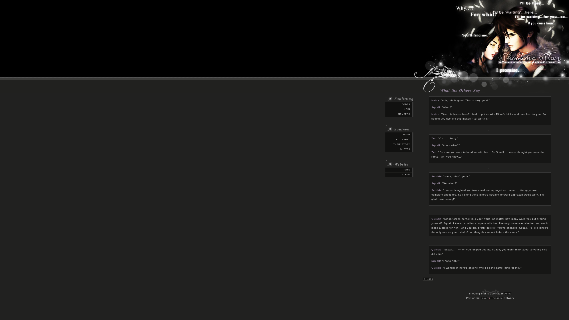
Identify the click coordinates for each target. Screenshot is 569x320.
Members (404, 114)
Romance (497, 298)
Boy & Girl (403, 139)
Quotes (405, 149)
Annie (507, 293)
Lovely (485, 298)
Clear (406, 175)
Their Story (401, 144)
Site (407, 170)
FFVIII (406, 135)
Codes (406, 104)
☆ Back (428, 279)
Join (407, 109)
